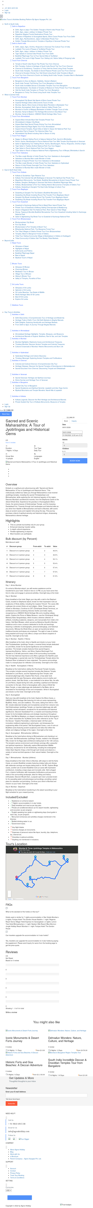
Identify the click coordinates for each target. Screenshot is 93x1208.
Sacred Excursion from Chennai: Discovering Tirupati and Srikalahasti (40, 368)
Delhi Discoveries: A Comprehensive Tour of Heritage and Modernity (39, 318)
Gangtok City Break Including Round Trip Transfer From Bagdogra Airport (41, 197)
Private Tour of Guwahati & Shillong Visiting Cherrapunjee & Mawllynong (41, 207)
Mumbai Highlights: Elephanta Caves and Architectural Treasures (38, 342)
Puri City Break (20, 224)
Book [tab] (66, 421)
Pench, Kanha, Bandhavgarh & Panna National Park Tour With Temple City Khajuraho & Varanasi (50, 141)
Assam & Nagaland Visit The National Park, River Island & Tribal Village (40, 210)
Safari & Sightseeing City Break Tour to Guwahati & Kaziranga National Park (42, 216)
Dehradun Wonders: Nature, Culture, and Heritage (65, 1039)
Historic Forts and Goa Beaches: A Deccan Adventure (24, 1063)
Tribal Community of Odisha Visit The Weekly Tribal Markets (36, 238)
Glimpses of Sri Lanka (23, 288)
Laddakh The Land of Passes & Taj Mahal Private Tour (35, 49)
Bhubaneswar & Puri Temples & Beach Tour (31, 227)
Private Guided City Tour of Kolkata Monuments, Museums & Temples (40, 402)
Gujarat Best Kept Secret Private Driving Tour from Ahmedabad (38, 124)
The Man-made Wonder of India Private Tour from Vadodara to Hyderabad (42, 163)
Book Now (6, 414)
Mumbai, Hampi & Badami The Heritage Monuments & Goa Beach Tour (41, 112)
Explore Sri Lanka (21, 299)
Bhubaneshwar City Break (24, 222)
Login (7, 10)
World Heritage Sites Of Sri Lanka (27, 294)
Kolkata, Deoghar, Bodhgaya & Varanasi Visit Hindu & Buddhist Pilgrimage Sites (43, 182)
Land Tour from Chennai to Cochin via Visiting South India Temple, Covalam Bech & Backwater (49, 75)
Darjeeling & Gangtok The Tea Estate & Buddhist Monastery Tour (38, 192)
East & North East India (13, 170)
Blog (11, 1152)
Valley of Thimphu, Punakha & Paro (28, 278)
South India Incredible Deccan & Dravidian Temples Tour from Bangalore (41, 85)
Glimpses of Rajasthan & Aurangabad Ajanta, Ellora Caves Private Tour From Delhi (45, 36)
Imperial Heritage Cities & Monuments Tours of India (34, 102)
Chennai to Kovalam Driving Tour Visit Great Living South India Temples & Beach (44, 73)
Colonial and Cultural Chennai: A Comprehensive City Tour (36, 364)
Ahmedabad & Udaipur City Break (27, 122)
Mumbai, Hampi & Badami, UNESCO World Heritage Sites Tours (38, 114)
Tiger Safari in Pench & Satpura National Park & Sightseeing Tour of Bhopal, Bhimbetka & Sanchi (50, 150)
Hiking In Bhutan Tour (23, 276)
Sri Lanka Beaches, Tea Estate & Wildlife (29, 292)
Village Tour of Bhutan (23, 274)
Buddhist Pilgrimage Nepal (24, 253)
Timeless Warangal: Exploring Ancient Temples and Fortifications (38, 358)
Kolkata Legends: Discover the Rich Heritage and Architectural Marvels (40, 399)
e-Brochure (14, 1156)
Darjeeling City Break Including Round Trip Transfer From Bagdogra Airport (42, 195)
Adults (64, 439)
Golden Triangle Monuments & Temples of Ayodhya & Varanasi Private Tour (42, 41)
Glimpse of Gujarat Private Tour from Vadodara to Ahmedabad (37, 161)
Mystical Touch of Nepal (23, 257)
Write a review (12, 1012)
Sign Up (7, 12)
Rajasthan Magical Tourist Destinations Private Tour (33, 34)
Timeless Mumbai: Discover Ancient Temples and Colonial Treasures (40, 344)
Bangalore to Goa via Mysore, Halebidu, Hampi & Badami (35, 81)
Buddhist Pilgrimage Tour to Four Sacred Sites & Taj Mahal (36, 56)
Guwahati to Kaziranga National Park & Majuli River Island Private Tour (40, 205)
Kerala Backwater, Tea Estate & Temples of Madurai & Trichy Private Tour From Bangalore (47, 88)
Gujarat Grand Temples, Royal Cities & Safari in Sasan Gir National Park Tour (43, 129)
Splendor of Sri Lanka (23, 290)
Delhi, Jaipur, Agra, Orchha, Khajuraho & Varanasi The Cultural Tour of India (42, 47)
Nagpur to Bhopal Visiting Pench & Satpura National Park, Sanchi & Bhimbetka (43, 139)
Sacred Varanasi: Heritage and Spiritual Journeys (33, 378)
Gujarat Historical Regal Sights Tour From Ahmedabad (34, 126)
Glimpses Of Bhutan (22, 267)
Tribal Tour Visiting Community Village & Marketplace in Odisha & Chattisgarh (43, 236)
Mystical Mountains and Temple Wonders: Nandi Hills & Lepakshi (38, 390)
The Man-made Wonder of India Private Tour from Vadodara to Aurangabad (42, 156)
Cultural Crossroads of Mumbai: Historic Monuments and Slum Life (39, 346)
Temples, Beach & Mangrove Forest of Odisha (32, 234)
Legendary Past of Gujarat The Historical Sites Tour (33, 131)
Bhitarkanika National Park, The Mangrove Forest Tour (35, 229)
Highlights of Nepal (22, 248)
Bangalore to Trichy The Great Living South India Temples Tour (38, 92)
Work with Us (15, 1154)
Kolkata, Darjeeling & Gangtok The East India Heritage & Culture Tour (40, 187)
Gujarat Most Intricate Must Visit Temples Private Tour (34, 120)
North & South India (12, 24)
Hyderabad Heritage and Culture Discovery (30, 356)
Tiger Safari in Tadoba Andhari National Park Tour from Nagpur (38, 146)
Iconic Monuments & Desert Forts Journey (22, 1039)
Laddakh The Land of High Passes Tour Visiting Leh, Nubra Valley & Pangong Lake (45, 58)
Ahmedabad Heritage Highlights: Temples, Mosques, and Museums (39, 334)
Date (64, 424)
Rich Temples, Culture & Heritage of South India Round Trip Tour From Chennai (44, 66)
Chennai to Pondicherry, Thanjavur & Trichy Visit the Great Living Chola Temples (44, 68)
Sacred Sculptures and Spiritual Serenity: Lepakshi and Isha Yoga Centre (41, 388)
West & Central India (12, 94)
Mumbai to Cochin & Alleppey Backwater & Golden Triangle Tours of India (41, 109)
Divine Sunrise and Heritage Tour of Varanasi (31, 380)
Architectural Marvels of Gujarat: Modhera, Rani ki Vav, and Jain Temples (41, 336)
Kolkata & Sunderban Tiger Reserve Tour (30, 175)
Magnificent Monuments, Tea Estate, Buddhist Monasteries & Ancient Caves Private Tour (47, 180)
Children (65, 448)
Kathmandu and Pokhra (23, 251)
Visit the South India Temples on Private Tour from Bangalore (37, 90)
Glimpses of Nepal (21, 246)
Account (13, 1168)
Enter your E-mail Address (16, 1091)
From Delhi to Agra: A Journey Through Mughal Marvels (35, 324)
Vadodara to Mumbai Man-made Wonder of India (32, 158)
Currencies (9, 1187)
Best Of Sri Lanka (21, 297)
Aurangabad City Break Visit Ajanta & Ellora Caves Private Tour (38, 100)
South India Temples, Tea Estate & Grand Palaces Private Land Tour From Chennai (45, 71)
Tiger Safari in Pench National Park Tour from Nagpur (34, 148)
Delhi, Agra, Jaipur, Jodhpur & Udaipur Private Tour (33, 32)
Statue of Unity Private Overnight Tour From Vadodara (34, 165)
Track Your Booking (17, 1175)
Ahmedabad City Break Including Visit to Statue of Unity (35, 133)
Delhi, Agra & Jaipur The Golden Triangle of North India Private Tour (39, 29)
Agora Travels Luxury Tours (20, 1197)
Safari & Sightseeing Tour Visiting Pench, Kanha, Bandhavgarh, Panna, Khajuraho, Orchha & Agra (50, 143)
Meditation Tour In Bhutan (24, 271)
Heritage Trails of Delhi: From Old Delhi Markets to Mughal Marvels (39, 320)
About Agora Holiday (17, 1149)
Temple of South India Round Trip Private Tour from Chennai (37, 64)
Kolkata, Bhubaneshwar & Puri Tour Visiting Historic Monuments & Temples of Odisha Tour (47, 184)
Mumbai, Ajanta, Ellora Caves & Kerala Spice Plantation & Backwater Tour (41, 105)
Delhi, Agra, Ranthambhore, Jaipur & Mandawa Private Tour (36, 39)
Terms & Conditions (17, 1177)
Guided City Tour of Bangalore (26, 386)
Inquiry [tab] (74, 421)
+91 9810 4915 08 (11, 8)
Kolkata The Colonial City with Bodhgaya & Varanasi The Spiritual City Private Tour (44, 178)
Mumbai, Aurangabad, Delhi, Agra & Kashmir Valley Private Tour (38, 107)
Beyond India (9, 240)
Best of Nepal (20, 255)
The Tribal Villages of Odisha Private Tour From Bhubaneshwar (38, 231)
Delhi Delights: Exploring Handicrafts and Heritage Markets (36, 322)
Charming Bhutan (21, 269)
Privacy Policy (15, 1173)
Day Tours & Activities (13, 312)
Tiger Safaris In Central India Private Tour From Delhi (34, 53)
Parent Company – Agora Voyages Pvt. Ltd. (25, 1159)
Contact (13, 1171)
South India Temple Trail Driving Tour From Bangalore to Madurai (38, 83)
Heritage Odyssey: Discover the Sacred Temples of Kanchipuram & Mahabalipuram (45, 366)
